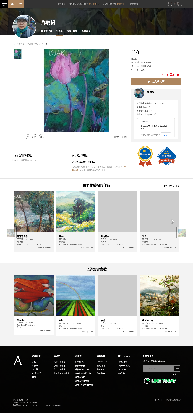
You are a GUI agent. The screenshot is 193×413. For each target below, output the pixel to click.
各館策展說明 (124, 366)
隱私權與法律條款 (173, 400)
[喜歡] (50, 195)
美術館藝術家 (60, 362)
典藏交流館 (37, 373)
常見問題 (122, 369)
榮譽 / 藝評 (72, 31)
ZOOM (124, 137)
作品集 (59, 31)
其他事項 (86, 31)
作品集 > (39, 44)
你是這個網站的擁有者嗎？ (150, 135)
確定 (166, 135)
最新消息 (101, 356)
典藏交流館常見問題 (84, 385)
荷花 (46, 44)
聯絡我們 (122, 373)
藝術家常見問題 (82, 369)
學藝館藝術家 (60, 366)
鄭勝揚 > (31, 44)
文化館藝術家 (60, 369)
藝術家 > (23, 44)
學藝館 (35, 366)
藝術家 (57, 356)
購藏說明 (158, 400)
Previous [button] (19, 222)
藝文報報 (101, 366)
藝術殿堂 (36, 356)
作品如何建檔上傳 (83, 373)
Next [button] (174, 222)
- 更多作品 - (171, 186)
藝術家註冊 (80, 366)
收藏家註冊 (80, 377)
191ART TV (102, 362)
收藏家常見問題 (82, 381)
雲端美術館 (123, 362)
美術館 (35, 362)
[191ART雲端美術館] (174, 4)
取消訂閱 (177, 374)
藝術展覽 (101, 369)
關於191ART (124, 356)
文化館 (35, 369)
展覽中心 (36, 377)
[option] (17, 53)
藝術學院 (101, 373)
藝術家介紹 (46, 31)
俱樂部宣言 (80, 362)
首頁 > (15, 44)
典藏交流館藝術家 (61, 373)
